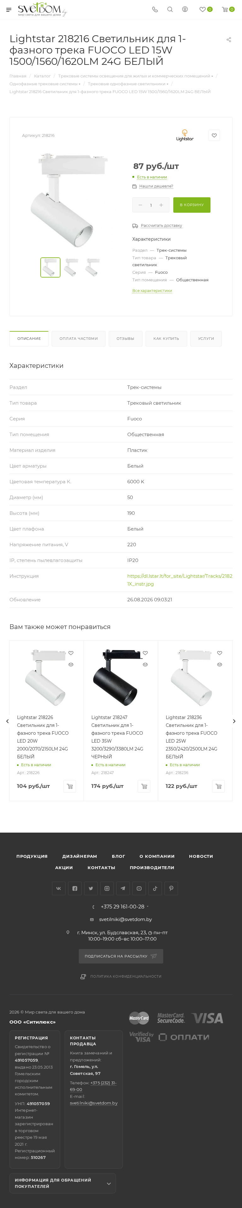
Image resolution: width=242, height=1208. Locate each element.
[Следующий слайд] (234, 721)
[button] (211, 808)
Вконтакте (59, 888)
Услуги (206, 338)
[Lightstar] (185, 135)
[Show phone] (155, 10)
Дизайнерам (79, 856)
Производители (152, 867)
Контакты (101, 867)
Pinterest (171, 888)
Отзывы (126, 338)
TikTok (155, 888)
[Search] (170, 10)
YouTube (139, 888)
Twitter (91, 888)
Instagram (107, 888)
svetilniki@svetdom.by (125, 919)
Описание (29, 338)
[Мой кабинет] (185, 10)
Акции (64, 867)
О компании (157, 856)
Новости (201, 856)
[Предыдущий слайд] (7, 721)
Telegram (123, 888)
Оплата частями (79, 338)
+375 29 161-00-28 (122, 906)
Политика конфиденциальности (126, 977)
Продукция (32, 856)
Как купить (166, 338)
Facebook (75, 888)
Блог (118, 856)
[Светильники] (42, 9)
